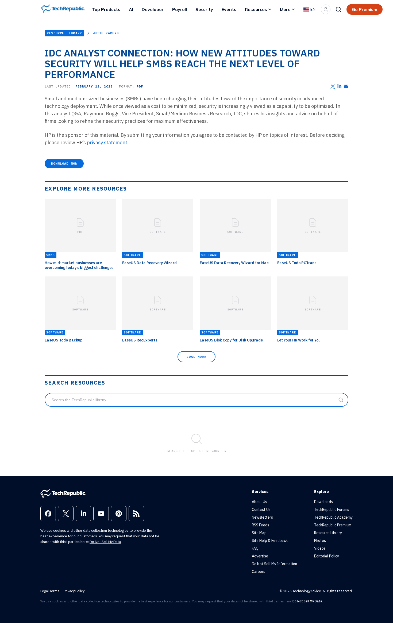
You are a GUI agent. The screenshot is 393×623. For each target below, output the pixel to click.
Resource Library (64, 33)
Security (204, 9)
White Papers (106, 33)
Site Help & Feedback (270, 540)
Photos (320, 540)
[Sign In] (325, 9)
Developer (153, 9)
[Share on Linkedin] (339, 86)
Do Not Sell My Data (105, 542)
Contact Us (261, 509)
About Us (259, 501)
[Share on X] (332, 86)
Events (229, 9)
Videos (320, 548)
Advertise (260, 556)
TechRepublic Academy (333, 517)
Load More (196, 357)
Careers (258, 571)
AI (131, 9)
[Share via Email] (346, 86)
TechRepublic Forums (331, 509)
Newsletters (262, 517)
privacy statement (107, 142)
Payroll (179, 9)
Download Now (64, 163)
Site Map (259, 532)
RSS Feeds (260, 525)
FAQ (255, 548)
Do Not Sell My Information (274, 563)
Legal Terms (49, 591)
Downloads (323, 501)
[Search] (338, 9)
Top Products (106, 9)
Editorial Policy (326, 556)
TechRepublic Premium (332, 525)
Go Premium (364, 9)
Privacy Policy (74, 591)
